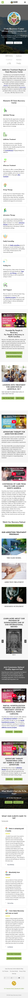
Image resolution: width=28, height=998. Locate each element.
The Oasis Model (14, 971)
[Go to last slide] (3, 641)
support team (22, 87)
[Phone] (3, 2)
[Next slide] (25, 641)
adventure (6, 85)
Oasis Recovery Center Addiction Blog (14, 968)
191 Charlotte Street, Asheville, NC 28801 (14, 988)
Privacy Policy (22, 971)
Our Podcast (5, 971)
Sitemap (14, 973)
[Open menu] (24, 2)
